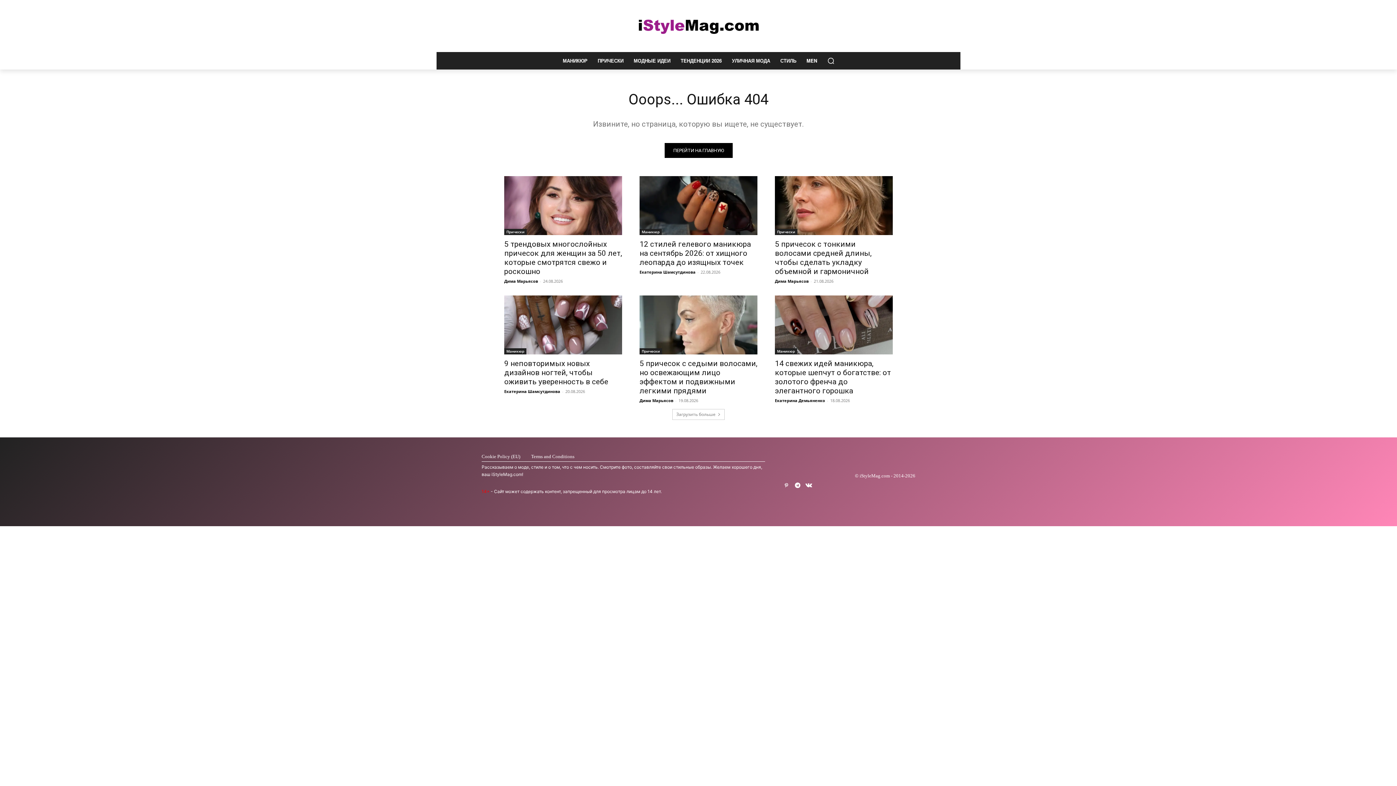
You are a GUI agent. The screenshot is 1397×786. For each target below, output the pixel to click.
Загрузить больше (696, 414)
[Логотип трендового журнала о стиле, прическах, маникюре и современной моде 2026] (698, 26)
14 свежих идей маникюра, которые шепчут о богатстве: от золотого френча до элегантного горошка (833, 377)
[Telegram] (797, 485)
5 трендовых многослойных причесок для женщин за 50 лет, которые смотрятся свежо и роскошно (563, 258)
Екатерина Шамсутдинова (668, 272)
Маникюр (651, 231)
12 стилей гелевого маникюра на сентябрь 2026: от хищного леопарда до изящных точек (695, 253)
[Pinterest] (786, 485)
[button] (831, 61)
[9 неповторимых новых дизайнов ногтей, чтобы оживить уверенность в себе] (563, 324)
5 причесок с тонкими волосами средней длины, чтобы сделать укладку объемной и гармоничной (823, 258)
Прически (515, 231)
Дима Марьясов (521, 281)
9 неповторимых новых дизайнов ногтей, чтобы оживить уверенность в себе (556, 372)
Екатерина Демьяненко (800, 400)
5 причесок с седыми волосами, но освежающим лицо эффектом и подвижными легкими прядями (698, 377)
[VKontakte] (809, 485)
